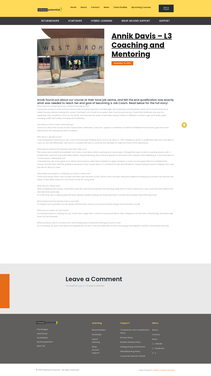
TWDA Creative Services (164, 370)
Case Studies (120, 7)
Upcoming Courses (141, 7)
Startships (75, 21)
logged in (82, 285)
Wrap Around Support (135, 21)
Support (164, 21)
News (106, 7)
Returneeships (50, 21)
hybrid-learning (101, 21)
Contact (95, 7)
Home (73, 7)
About (84, 7)
